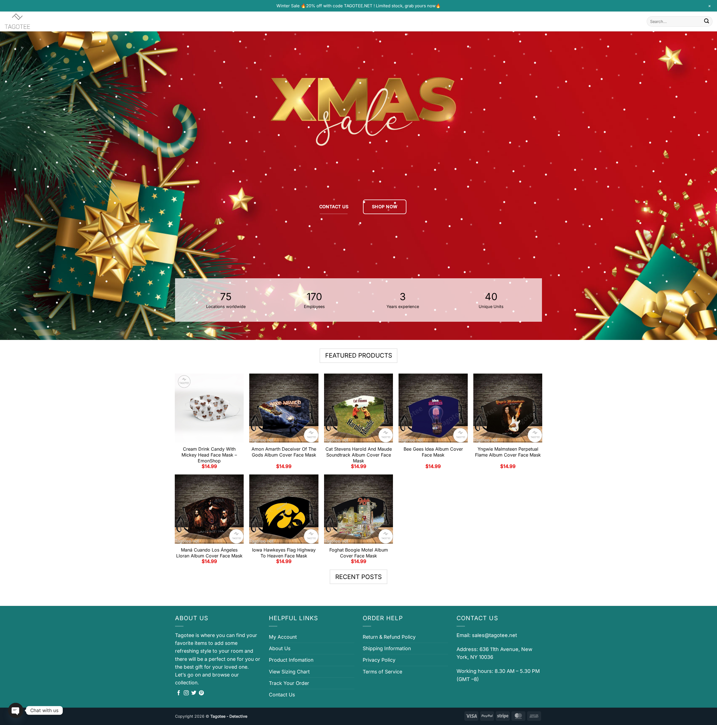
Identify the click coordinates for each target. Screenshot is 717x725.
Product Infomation (291, 660)
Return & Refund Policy (389, 637)
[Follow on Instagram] (186, 693)
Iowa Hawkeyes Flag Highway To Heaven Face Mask (284, 553)
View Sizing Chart (289, 672)
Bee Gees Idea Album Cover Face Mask (433, 452)
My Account (283, 637)
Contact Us (282, 695)
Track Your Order (289, 683)
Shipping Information (387, 648)
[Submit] (706, 21)
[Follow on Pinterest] (201, 693)
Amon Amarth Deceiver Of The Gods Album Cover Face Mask (284, 452)
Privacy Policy (379, 660)
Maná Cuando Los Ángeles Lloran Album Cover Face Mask (209, 553)
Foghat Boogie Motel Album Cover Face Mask (358, 553)
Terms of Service (382, 672)
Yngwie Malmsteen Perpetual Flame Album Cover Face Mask (508, 452)
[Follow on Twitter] (193, 693)
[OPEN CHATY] (15, 710)
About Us (279, 648)
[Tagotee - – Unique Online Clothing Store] (32, 21)
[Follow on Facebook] (178, 693)
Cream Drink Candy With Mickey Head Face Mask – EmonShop (209, 455)
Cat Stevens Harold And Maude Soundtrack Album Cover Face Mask (358, 455)
